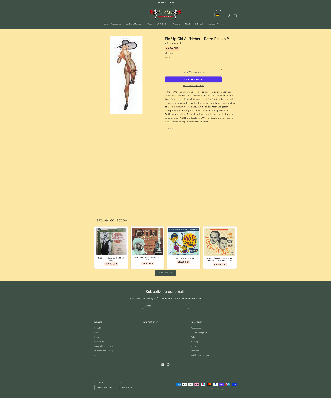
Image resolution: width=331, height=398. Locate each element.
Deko (193, 337)
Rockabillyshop (218, 389)
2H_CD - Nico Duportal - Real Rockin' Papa (111, 259)
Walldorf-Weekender (200, 355)
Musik (193, 346)
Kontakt (97, 328)
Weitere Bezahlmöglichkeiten (193, 85)
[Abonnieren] (186, 306)
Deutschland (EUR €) (105, 387)
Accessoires (196, 328)
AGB (96, 355)
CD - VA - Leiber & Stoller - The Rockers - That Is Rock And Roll (219, 259)
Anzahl (167, 57)
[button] (97, 14)
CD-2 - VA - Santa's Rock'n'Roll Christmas (147, 258)
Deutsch (125, 387)
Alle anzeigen (165, 273)
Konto (96, 337)
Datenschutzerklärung (103, 346)
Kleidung (194, 342)
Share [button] (170, 128)
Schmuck (195, 351)
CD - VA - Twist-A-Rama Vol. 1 (183, 258)
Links (96, 332)
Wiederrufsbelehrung (103, 351)
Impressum (99, 342)
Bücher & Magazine (199, 332)
